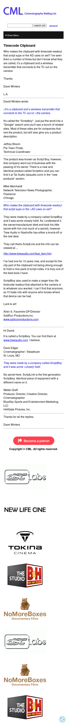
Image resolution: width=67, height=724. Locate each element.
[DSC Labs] (33, 477)
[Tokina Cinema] (33, 543)
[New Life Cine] (33, 510)
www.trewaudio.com (15, 340)
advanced (53, 25)
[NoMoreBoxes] (33, 609)
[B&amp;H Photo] (33, 576)
